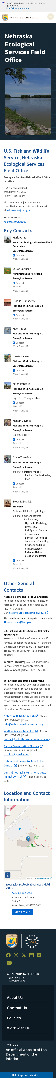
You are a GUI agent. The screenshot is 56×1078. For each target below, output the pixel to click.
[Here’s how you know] (28, 6)
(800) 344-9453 (16, 977)
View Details (22, 912)
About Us (15, 997)
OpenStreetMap (42, 878)
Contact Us (17, 1007)
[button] (28, 839)
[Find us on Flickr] (40, 955)
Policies (14, 1017)
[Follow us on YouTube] (10, 963)
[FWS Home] (5, 17)
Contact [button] (20, 255)
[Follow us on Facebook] (9, 955)
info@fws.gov (17, 981)
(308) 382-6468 (23, 893)
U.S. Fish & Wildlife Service (24, 17)
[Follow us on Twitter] (24, 955)
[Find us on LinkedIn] (32, 955)
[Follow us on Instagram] (17, 955)
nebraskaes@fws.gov (18, 210)
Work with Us (18, 1028)
